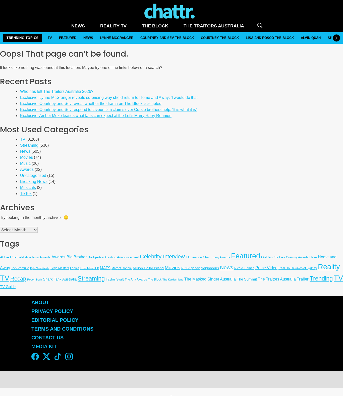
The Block (155, 25)
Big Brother (77, 257)
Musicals (28, 187)
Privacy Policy (52, 311)
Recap (18, 278)
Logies (74, 268)
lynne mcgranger (116, 38)
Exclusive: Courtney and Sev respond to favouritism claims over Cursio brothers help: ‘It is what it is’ (108, 109)
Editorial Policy (55, 320)
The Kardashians (172, 279)
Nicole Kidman (244, 268)
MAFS (105, 268)
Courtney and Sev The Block (167, 38)
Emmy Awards (220, 257)
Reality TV (113, 25)
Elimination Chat (198, 257)
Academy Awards (37, 257)
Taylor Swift (115, 279)
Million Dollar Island (148, 268)
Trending (321, 278)
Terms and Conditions (62, 329)
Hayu (313, 257)
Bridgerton (96, 257)
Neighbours (210, 268)
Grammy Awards (297, 257)
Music (25, 163)
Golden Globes (273, 257)
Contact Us (47, 337)
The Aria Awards (136, 279)
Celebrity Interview (162, 256)
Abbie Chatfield (12, 257)
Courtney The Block (220, 38)
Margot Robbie (121, 268)
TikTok (26, 193)
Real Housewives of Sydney (297, 268)
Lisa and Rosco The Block (270, 38)
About (40, 302)
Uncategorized (33, 175)
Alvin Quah (311, 38)
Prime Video (266, 267)
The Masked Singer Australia (210, 279)
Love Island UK (89, 268)
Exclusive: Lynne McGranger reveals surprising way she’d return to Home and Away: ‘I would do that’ (109, 97)
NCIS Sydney (190, 268)
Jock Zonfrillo (20, 268)
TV (50, 38)
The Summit (247, 279)
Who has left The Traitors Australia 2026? (56, 91)
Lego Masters (59, 268)
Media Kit (44, 346)
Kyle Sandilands (39, 268)
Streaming (29, 145)
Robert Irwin (34, 279)
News (78, 25)
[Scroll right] (336, 38)
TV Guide (8, 287)
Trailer (303, 279)
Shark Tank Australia (60, 279)
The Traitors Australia (214, 25)
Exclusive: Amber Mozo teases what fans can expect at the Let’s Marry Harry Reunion (96, 115)
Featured (67, 38)
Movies (26, 157)
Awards (27, 169)
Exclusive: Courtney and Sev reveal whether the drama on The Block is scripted (90, 103)
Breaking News (33, 181)
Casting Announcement (122, 257)
